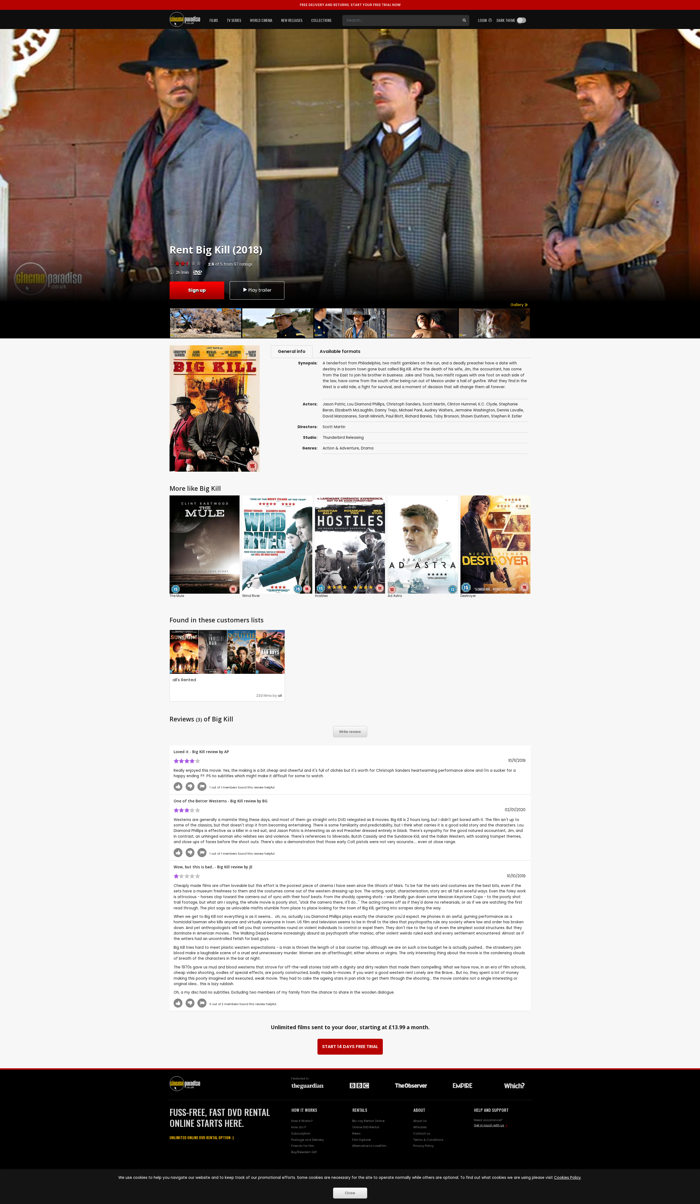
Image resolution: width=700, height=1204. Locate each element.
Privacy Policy (423, 1146)
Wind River (251, 595)
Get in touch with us (489, 1125)
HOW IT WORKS (304, 1110)
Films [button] (213, 20)
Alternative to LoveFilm (369, 1146)
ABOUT (419, 1110)
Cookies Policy (567, 1177)
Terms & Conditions (428, 1140)
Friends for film (302, 1146)
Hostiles (321, 595)
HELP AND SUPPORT (491, 1110)
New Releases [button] (291, 20)
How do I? (298, 1127)
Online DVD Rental (365, 1127)
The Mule (177, 595)
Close (350, 1193)
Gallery (518, 304)
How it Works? (302, 1121)
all (280, 695)
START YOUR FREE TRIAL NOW (350, 4)
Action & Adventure (341, 448)
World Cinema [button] (261, 20)
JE (250, 866)
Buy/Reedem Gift (304, 1152)
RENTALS (359, 1110)
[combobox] (400, 20)
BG (264, 800)
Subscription (300, 1133)
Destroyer (468, 595)
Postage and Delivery (307, 1140)
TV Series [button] (234, 20)
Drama (367, 448)
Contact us (421, 1133)
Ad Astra (395, 595)
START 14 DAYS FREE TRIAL (350, 1046)
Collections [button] (321, 20)
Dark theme (506, 20)
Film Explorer (361, 1140)
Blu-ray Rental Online (368, 1121)
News (356, 1133)
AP (226, 751)
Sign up (197, 290)
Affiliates (420, 1127)
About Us (420, 1121)
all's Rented (184, 680)
